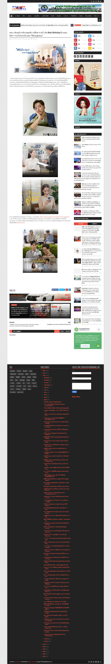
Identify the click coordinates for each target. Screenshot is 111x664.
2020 (44, 651)
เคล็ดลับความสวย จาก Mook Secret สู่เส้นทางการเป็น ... (57, 516)
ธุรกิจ (52, 16)
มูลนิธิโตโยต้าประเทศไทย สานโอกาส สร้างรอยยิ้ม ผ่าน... (56, 489)
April (45, 397)
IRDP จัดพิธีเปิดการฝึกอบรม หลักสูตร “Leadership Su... (57, 519)
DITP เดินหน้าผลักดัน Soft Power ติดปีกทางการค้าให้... (56, 554)
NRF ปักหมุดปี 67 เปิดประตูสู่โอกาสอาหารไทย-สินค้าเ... (57, 594)
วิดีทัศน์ (24, 389)
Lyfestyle (29, 377)
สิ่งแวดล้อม (88, 16)
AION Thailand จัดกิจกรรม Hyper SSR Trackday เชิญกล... (56, 479)
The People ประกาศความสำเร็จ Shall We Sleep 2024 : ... (56, 623)
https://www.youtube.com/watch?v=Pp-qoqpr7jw (54, 217)
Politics (34, 377)
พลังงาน (35, 386)
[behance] (101, 1)
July (45, 390)
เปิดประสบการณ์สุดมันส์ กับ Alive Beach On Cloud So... (55, 433)
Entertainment (13, 374)
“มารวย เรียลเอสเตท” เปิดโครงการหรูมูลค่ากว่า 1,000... (56, 579)
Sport (16, 380)
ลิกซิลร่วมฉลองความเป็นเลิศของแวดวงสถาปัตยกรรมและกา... (54, 493)
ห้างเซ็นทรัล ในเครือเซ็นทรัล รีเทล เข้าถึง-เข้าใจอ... (56, 464)
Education (25, 371)
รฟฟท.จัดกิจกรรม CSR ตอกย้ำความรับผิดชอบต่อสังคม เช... (56, 590)
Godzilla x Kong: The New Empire (52, 402)
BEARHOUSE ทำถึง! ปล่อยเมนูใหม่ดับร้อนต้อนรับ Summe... (56, 437)
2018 (44, 656)
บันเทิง (59, 16)
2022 (44, 647)
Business (53, 25)
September (47, 385)
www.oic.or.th (21, 222)
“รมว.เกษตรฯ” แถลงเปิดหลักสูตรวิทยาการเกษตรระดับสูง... (57, 546)
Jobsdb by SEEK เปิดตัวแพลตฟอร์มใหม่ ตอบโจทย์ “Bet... (57, 561)
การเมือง (17, 16)
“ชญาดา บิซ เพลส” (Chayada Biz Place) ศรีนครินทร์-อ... (54, 635)
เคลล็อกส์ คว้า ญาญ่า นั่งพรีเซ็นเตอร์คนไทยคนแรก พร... (56, 497)
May (45, 395)
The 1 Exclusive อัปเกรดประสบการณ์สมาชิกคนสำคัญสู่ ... (56, 422)
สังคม (81, 16)
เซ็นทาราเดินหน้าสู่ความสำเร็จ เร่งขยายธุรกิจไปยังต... (57, 542)
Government (33, 374)
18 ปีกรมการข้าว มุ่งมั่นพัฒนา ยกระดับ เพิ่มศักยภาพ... (55, 535)
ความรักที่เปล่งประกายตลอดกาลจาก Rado (55, 601)
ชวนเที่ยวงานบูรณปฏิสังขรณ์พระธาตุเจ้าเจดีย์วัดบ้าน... (57, 468)
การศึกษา (18, 383)
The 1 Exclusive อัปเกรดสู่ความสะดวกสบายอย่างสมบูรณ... (56, 512)
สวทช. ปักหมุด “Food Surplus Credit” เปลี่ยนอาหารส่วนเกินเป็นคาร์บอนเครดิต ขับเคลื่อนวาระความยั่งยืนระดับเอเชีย (91, 300)
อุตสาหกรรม (20, 392)
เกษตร (30, 16)
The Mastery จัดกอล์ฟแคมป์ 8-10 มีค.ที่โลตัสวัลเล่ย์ (55, 612)
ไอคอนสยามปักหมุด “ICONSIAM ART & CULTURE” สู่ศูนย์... (56, 608)
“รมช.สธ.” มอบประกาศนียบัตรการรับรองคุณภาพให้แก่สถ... (57, 550)
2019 (44, 654)
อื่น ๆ (96, 16)
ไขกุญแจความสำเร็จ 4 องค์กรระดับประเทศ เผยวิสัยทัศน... (56, 583)
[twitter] (94, 1)
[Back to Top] (101, 662)
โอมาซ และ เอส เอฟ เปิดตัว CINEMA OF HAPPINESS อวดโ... (54, 418)
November (47, 380)
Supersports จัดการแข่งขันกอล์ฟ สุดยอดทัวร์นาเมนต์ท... (56, 631)
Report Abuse (76, 397)
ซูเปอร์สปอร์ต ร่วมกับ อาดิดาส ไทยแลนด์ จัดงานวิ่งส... (56, 441)
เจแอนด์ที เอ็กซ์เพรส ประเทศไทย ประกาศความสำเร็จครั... (56, 426)
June (45, 392)
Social (11, 380)
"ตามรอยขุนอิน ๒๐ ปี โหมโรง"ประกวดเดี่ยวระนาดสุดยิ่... (56, 501)
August (46, 387)
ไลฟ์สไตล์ (74, 16)
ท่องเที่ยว (36, 16)
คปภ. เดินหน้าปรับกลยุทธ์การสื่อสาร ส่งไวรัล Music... (55, 616)
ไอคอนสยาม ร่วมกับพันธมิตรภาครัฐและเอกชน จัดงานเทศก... (56, 445)
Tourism (28, 380)
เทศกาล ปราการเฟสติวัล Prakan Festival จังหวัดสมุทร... (56, 568)
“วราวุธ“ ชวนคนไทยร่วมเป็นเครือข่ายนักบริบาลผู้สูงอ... (57, 539)
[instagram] (98, 1)
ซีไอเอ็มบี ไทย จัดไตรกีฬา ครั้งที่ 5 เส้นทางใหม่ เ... (57, 486)
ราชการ (66, 16)
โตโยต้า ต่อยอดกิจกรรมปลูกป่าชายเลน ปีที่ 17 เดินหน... (56, 504)
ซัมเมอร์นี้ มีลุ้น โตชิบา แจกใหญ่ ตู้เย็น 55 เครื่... (56, 565)
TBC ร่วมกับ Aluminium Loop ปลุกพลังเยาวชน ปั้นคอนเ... (57, 571)
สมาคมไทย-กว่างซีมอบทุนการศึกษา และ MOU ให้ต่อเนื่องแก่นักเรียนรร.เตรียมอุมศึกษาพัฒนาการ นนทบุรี (91, 212)
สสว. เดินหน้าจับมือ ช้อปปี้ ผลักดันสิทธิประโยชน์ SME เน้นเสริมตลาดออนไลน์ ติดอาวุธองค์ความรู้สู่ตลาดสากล (91, 153)
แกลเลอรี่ (34, 383)
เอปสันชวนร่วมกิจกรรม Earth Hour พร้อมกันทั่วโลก (56, 414)
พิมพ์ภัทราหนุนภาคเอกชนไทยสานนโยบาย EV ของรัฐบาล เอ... (56, 460)
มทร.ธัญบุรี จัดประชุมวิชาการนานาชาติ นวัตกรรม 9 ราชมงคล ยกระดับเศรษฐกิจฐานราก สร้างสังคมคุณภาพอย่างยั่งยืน (91, 160)
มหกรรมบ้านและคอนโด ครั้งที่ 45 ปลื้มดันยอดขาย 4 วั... (56, 430)
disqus (62, 331)
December (47, 377)
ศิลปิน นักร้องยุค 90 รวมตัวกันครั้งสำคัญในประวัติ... (55, 527)
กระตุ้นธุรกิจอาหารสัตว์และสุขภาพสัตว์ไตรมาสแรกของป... (56, 558)
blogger (57, 331)
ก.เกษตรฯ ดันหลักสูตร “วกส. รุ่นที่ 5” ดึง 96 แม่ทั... (56, 411)
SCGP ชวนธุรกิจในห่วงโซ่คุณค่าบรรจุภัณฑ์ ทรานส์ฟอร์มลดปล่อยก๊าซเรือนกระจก (91, 139)
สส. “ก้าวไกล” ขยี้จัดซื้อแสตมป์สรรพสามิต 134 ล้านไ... (56, 472)
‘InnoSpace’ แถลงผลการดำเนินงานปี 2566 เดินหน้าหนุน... (56, 523)
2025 (44, 373)
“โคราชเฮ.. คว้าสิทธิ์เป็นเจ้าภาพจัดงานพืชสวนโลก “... (56, 587)
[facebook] (91, 1)
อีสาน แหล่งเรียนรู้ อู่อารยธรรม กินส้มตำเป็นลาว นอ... (56, 575)
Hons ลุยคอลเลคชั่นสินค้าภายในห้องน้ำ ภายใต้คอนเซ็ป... (56, 483)
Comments (94, 223)
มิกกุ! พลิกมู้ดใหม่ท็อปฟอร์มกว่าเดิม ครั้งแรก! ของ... (55, 508)
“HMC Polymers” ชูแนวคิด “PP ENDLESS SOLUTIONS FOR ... (54, 475)
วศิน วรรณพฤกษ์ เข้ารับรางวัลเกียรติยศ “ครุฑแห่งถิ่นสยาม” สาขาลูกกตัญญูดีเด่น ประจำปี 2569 (91, 320)
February (46, 639)
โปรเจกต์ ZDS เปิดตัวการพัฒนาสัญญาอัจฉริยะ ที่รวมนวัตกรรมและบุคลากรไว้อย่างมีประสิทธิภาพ (91, 167)
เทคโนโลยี (45, 16)
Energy (30, 371)
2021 (44, 649)
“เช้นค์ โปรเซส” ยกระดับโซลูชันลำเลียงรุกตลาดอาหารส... (57, 531)
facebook (68, 331)
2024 (44, 375)
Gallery (26, 374)
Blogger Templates (32, 661)
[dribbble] (96, 1)
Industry (23, 377)
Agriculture (12, 371)
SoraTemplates (17, 661)
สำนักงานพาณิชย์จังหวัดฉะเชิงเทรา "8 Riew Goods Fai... (55, 627)
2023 (44, 644)
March (46, 399)
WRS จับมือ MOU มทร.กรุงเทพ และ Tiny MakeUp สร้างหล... (56, 604)
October (46, 382)
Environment (20, 374)
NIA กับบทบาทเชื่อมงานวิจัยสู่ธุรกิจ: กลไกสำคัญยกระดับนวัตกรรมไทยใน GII (91, 270)
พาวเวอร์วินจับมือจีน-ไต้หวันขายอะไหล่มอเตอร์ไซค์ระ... (54, 404)
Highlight (35, 39)
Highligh (12, 377)
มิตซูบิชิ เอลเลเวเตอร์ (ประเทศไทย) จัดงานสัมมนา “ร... (55, 449)
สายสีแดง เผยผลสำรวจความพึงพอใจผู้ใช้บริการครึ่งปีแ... (56, 452)
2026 (44, 370)
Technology (22, 380)
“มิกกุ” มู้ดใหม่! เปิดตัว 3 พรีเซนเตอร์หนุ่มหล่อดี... (56, 408)
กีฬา (24, 16)
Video (33, 380)
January (46, 641)
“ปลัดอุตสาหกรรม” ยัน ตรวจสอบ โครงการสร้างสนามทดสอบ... (56, 619)
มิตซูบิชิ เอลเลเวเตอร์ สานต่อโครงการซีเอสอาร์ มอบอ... (56, 456)
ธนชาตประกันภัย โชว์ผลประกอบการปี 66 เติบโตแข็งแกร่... (57, 598)
